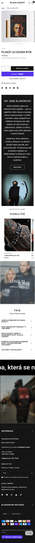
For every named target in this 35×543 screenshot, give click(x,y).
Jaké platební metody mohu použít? (13, 321)
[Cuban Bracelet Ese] (17, 235)
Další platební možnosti (18, 78)
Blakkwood (8, 253)
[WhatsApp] (14, 88)
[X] (6, 88)
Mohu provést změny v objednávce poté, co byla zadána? (12, 335)
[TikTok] (22, 495)
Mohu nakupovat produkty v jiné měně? (13, 327)
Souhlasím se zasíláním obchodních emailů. (16, 477)
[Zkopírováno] (18, 88)
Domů (3, 8)
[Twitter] (8, 495)
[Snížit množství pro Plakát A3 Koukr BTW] (3, 68)
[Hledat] (29, 3)
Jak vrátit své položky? (11, 350)
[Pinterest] (10, 88)
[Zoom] (29, 14)
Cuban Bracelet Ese (11, 255)
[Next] (21, 43)
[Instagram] (13, 495)
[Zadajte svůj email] (32, 473)
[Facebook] (3, 495)
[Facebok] (2, 88)
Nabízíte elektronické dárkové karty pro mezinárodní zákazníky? (14, 343)
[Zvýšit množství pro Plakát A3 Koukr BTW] (8, 68)
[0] (32, 3)
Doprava (10, 58)
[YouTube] (17, 495)
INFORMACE (7, 431)
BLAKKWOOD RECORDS (12, 505)
